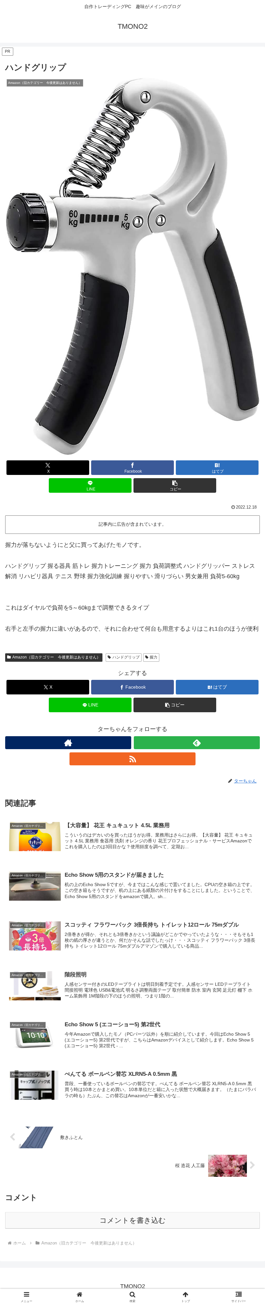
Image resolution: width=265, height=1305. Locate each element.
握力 (153, 657)
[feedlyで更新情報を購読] (197, 742)
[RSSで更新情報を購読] (132, 758)
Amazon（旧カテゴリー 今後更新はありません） (56, 657)
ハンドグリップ (126, 657)
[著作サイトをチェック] (68, 742)
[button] (174, 485)
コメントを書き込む (133, 1220)
